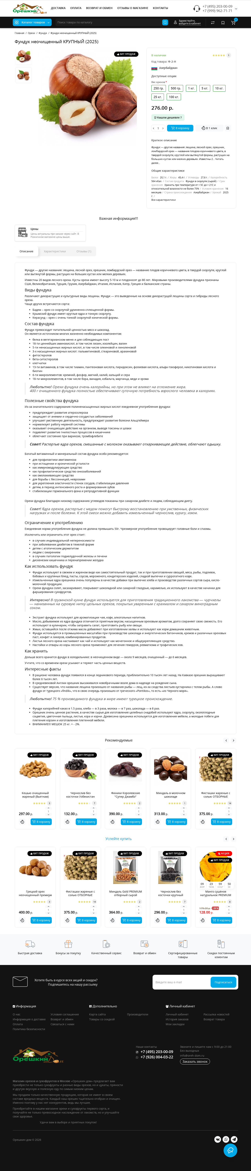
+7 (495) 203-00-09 (217, 6)
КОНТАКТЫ (160, 8)
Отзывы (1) (83, 251)
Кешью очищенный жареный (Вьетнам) (35, 794)
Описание (26, 251)
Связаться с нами (62, 1024)
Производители (137, 1014)
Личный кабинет (177, 1014)
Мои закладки (175, 1024)
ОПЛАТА (75, 8)
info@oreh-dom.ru (192, 1055)
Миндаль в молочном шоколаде (170, 794)
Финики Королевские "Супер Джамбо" (125, 794)
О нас (16, 1014)
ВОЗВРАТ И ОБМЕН (99, 8)
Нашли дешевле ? (169, 117)
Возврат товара (214, 1019)
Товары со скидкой (102, 1019)
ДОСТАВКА (58, 8)
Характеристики (55, 251)
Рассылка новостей (216, 1014)
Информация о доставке (29, 1019)
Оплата (18, 1024)
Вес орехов (158, 82)
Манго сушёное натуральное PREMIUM (215, 893)
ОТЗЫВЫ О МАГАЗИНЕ (132, 8)
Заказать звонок (195, 1061)
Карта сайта (97, 1014)
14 (230, 803)
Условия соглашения (65, 1014)
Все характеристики (163, 200)
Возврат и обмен (62, 1019)
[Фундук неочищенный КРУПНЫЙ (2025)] (88, 97)
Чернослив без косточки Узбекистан (80, 794)
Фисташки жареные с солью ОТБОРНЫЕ (215, 794)
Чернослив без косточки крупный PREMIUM (170, 895)
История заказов (177, 1019)
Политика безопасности (29, 1029)
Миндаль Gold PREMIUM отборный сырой (125, 893)
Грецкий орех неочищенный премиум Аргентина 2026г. (35, 895)
